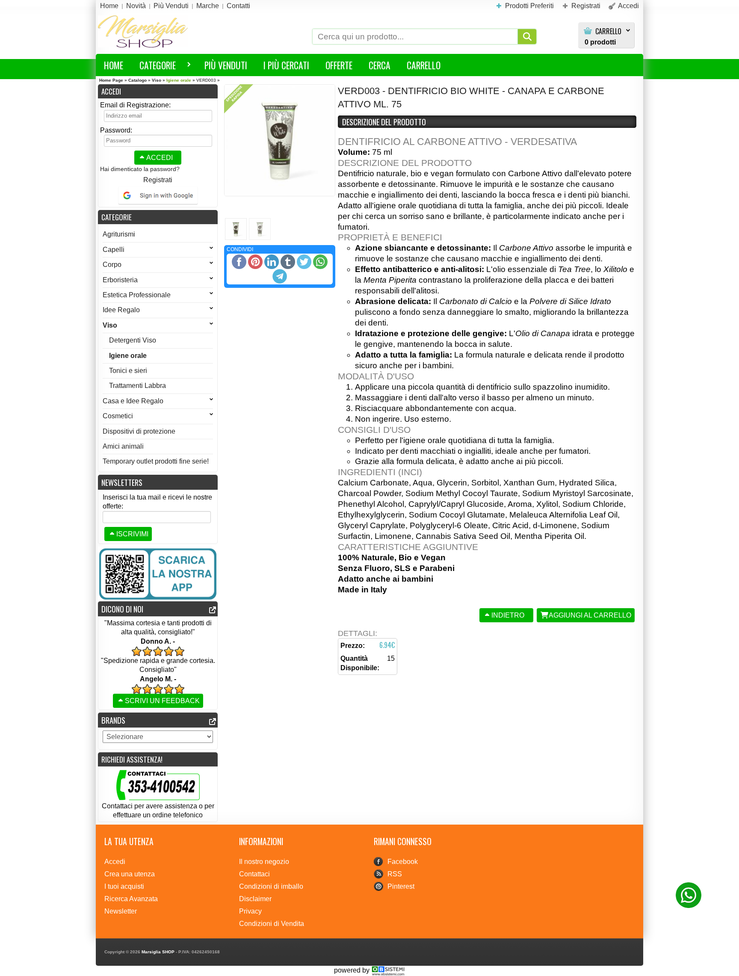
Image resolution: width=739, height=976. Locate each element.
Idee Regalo (121, 310)
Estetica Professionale (137, 295)
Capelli (113, 249)
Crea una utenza (129, 874)
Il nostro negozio (264, 861)
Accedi (159, 157)
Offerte (338, 65)
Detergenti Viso (132, 340)
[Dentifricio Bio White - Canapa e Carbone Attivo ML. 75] (279, 140)
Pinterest (400, 886)
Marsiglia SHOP (158, 951)
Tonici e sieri (128, 370)
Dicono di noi (122, 609)
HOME (113, 65)
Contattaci (254, 874)
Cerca (379, 65)
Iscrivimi (132, 534)
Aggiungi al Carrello (590, 615)
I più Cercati (286, 65)
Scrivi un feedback (162, 700)
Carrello (608, 31)
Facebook (402, 861)
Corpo (112, 264)
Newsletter (120, 911)
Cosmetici (118, 416)
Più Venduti (225, 65)
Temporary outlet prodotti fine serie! (156, 461)
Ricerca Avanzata (131, 898)
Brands (113, 720)
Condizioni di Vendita (271, 923)
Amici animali (123, 446)
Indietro (507, 615)
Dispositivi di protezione (139, 431)
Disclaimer (255, 898)
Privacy (250, 911)
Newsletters (121, 482)
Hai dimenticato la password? (140, 169)
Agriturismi (119, 234)
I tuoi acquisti (124, 886)
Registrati (157, 179)
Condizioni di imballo (271, 886)
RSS (394, 874)
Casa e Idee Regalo (133, 401)
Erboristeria (120, 280)
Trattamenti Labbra (137, 385)
